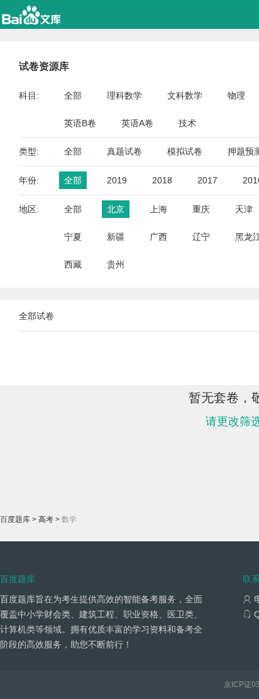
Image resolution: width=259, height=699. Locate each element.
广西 (158, 237)
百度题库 (15, 519)
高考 (45, 519)
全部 (73, 95)
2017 (207, 180)
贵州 (115, 264)
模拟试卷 (184, 151)
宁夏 (73, 237)
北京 (115, 209)
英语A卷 (137, 123)
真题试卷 (124, 151)
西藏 (73, 264)
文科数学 (184, 95)
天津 (244, 209)
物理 (236, 95)
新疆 (115, 237)
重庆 (201, 209)
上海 (158, 209)
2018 (162, 180)
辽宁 (201, 237)
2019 (117, 180)
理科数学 (124, 95)
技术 (187, 123)
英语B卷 (80, 123)
